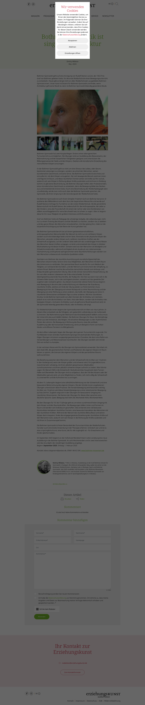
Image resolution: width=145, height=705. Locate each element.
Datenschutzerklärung (71, 35)
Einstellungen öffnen (72, 53)
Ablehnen (72, 47)
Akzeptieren (72, 40)
